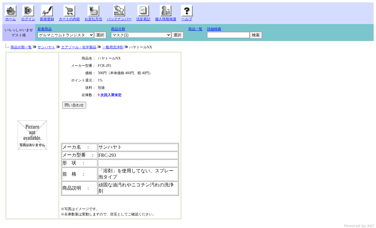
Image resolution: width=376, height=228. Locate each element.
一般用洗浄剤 (112, 47)
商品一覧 (195, 29)
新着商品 (45, 29)
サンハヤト (46, 47)
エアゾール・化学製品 (78, 47)
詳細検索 (214, 29)
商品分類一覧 (21, 47)
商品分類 (118, 29)
